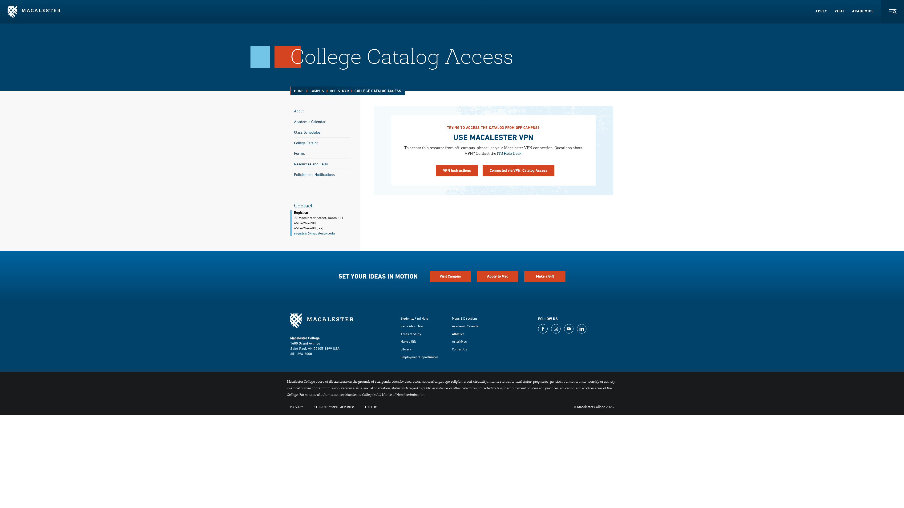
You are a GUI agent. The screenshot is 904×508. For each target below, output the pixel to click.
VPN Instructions (457, 170)
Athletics (458, 334)
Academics (863, 11)
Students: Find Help (414, 318)
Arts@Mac (459, 341)
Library (405, 349)
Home (299, 91)
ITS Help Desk (509, 154)
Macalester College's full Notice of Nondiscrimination (384, 395)
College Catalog (306, 143)
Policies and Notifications (314, 174)
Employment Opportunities (419, 357)
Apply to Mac (497, 276)
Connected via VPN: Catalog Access (518, 170)
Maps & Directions (465, 318)
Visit (840, 11)
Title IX (371, 407)
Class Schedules (307, 132)
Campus (317, 91)
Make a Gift (545, 276)
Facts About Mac (412, 326)
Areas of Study (410, 334)
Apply (821, 11)
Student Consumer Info (334, 407)
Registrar (339, 91)
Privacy (296, 407)
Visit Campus (450, 276)
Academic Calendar (310, 121)
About (299, 111)
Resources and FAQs (311, 164)
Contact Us (459, 349)
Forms (299, 153)
